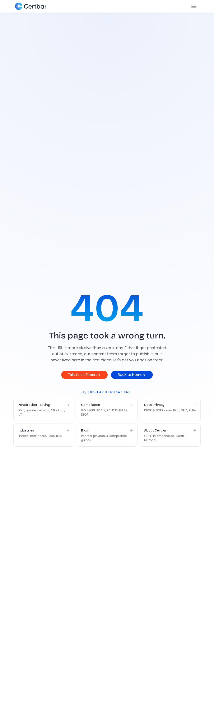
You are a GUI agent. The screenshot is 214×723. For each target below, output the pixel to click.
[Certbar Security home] (32, 6)
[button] (194, 6)
